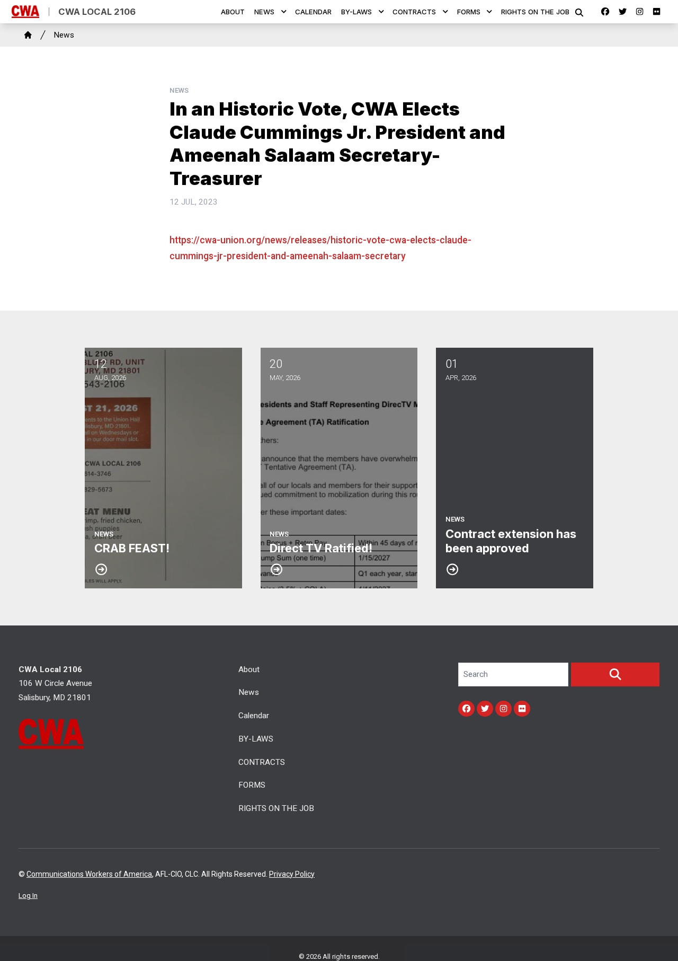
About (233, 11)
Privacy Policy (292, 874)
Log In (28, 896)
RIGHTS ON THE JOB (535, 11)
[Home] (28, 35)
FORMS (468, 11)
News (264, 11)
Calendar (313, 11)
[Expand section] (284, 11)
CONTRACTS (414, 11)
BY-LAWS (356, 11)
